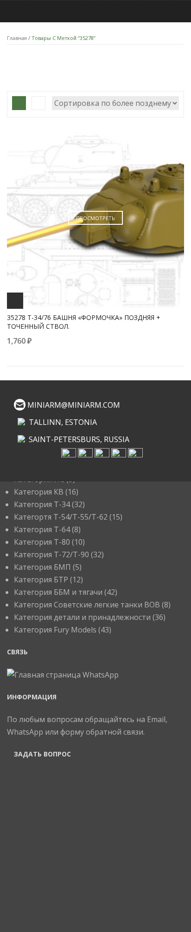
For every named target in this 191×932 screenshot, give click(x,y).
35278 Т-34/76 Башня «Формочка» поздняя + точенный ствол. (83, 322)
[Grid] (19, 103)
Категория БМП (42, 567)
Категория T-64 (42, 529)
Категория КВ (39, 492)
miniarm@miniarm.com (73, 405)
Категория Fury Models (55, 630)
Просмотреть (95, 218)
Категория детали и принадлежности (82, 617)
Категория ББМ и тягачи (58, 592)
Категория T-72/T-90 (51, 554)
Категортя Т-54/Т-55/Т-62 (61, 517)
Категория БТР (41, 579)
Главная (17, 37)
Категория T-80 (42, 542)
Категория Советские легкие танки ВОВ (87, 605)
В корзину (15, 301)
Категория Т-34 (42, 504)
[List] (38, 103)
